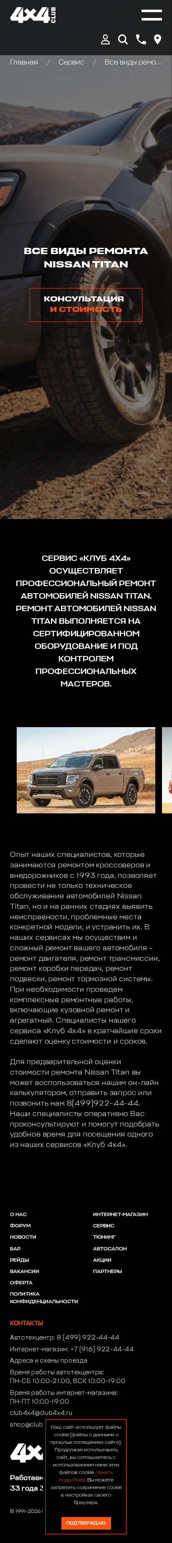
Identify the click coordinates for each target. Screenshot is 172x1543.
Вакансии (24, 1271)
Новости (23, 1237)
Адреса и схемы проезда (48, 1361)
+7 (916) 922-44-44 (102, 1350)
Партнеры (107, 1271)
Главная (25, 62)
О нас (18, 1214)
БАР (15, 1249)
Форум (20, 1226)
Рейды (19, 1260)
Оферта (21, 1283)
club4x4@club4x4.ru (41, 1413)
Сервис (71, 62)
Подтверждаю (86, 1523)
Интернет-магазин (120, 1214)
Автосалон (110, 1249)
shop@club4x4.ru (36, 1425)
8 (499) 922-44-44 (88, 1338)
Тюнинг (104, 1237)
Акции (102, 1260)
